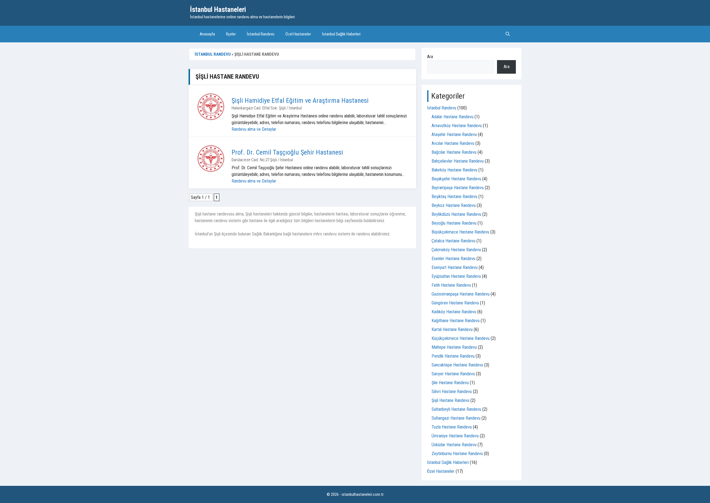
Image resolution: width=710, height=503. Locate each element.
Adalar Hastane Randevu (452, 116)
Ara (430, 56)
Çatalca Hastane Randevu (453, 240)
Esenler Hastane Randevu (453, 258)
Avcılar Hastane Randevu (453, 143)
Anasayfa (207, 34)
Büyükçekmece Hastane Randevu (460, 232)
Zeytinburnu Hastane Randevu (457, 453)
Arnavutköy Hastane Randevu (457, 125)
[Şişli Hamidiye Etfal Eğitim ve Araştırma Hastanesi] (211, 106)
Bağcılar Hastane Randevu (454, 152)
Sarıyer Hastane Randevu (453, 373)
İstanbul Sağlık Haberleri (341, 34)
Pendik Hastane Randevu (453, 356)
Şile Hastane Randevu (450, 382)
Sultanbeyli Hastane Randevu (456, 409)
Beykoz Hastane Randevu (454, 205)
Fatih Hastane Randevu (451, 285)
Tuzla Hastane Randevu (452, 427)
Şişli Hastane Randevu (450, 400)
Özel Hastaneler (298, 34)
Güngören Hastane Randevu (455, 303)
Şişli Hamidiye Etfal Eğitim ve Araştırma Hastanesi (300, 100)
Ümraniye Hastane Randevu (455, 435)
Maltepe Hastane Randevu (454, 347)
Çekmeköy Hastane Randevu (456, 249)
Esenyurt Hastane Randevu (455, 267)
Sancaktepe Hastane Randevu (457, 365)
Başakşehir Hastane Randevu (456, 178)
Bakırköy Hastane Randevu (454, 170)
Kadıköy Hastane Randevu (454, 311)
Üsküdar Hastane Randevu (454, 444)
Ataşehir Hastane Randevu (454, 134)
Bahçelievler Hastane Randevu (458, 161)
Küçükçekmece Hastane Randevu (461, 338)
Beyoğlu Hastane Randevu (454, 223)
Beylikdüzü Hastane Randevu (456, 214)
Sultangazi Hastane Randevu (456, 418)
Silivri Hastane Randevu (452, 391)
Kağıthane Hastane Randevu (456, 320)
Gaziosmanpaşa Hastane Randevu (461, 294)
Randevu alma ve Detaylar (254, 129)
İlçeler (231, 34)
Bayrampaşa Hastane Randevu (458, 187)
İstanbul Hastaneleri (218, 10)
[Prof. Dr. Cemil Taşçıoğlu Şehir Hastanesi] (211, 158)
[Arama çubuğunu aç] (507, 34)
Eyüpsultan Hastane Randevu (456, 276)
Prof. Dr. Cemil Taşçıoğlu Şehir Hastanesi (287, 152)
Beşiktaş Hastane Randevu (454, 196)
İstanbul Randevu (260, 34)
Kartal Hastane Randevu (452, 329)
